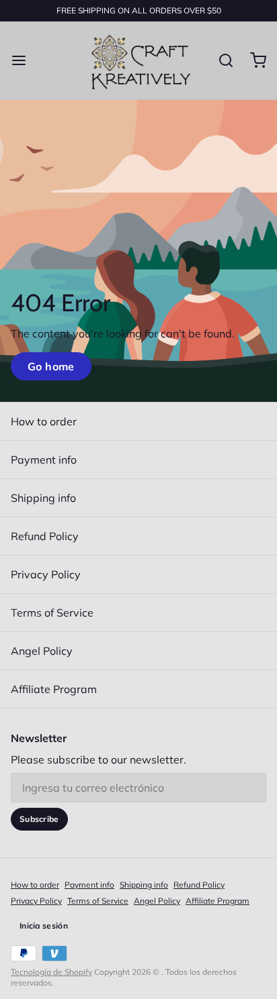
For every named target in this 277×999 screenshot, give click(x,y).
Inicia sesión (43, 926)
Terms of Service (52, 612)
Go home (51, 366)
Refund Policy (45, 536)
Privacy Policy (46, 574)
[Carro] (252, 60)
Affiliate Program (54, 689)
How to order (44, 421)
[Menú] (24, 60)
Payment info (44, 459)
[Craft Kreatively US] (138, 60)
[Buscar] (220, 60)
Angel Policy (42, 651)
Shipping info (43, 498)
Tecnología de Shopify (51, 972)
